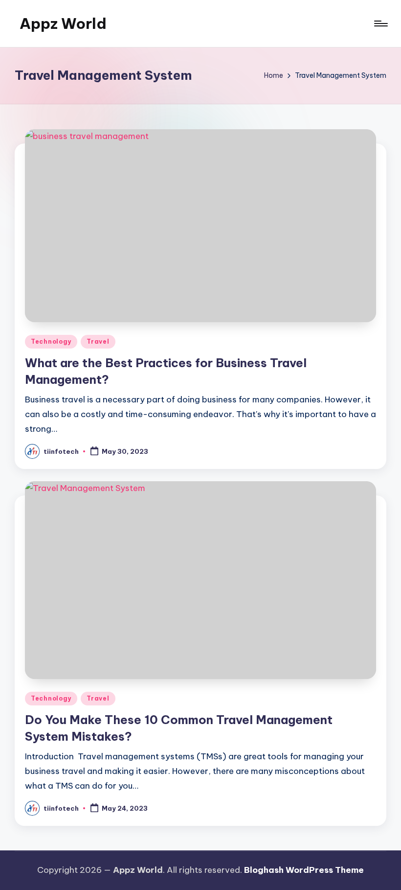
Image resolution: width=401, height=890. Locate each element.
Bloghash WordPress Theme (304, 870)
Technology (51, 341)
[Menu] (380, 23)
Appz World (63, 23)
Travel (98, 341)
